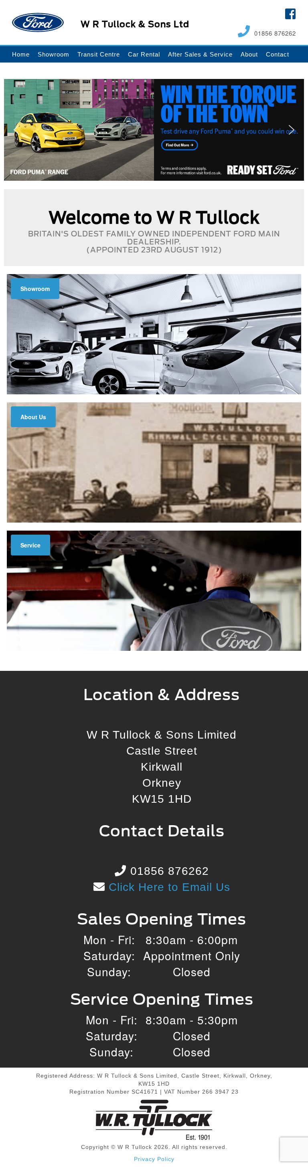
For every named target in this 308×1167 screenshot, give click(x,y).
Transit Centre (98, 54)
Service (30, 545)
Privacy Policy (154, 1159)
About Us (33, 417)
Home (21, 54)
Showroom (53, 54)
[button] (154, 130)
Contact (277, 54)
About (249, 54)
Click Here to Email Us (167, 887)
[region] (154, 130)
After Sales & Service (200, 54)
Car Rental (144, 54)
